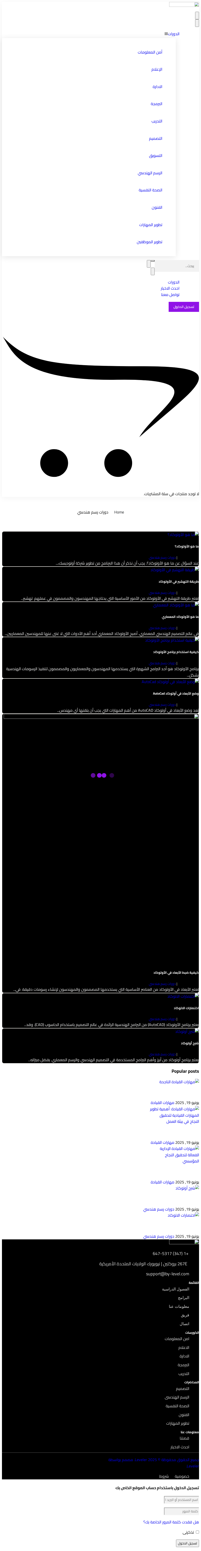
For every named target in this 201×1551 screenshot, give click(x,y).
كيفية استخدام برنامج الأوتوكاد (176, 652)
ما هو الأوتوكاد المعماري (180, 617)
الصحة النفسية (150, 190)
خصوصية (182, 1476)
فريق (185, 1315)
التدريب (156, 121)
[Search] (153, 261)
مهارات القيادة (162, 1102)
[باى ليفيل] (184, 5)
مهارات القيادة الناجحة (183, 1094)
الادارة (157, 86)
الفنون (157, 207)
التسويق (155, 155)
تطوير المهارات (150, 224)
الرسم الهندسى (177, 1397)
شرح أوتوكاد (190, 1043)
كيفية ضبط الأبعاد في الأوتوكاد (176, 973)
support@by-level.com (167, 1274)
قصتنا (184, 1438)
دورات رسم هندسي (162, 557)
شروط (164, 1476)
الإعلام (156, 69)
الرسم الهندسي (150, 172)
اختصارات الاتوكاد (186, 1008)
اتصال (184, 1324)
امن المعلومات (177, 1338)
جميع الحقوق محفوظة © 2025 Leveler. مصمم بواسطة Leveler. (153, 1463)
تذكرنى (189, 1532)
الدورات (173, 33)
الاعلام (183, 1347)
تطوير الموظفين (149, 241)
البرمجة (156, 103)
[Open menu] (197, 15)
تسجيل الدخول (184, 307)
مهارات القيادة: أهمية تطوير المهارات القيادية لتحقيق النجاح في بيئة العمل (145, 1133)
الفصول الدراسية (175, 1289)
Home (119, 512)
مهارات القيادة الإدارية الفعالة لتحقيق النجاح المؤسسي (159, 1173)
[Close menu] (197, 23)
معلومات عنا (179, 1306)
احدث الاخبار (180, 1447)
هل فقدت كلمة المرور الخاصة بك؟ (171, 1522)
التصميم (155, 138)
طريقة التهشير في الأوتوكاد (179, 582)
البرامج (183, 1298)
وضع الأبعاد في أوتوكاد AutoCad (176, 693)
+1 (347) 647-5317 (170, 1253)
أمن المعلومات (150, 52)
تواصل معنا (170, 294)
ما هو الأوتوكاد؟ (187, 546)
